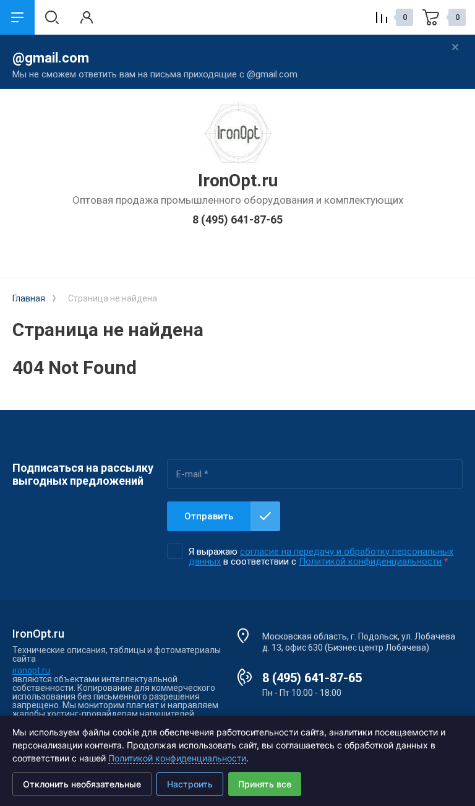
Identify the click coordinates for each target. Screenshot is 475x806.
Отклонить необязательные (82, 784)
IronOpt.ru (238, 180)
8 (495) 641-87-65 (237, 219)
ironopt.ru (31, 670)
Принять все (264, 784)
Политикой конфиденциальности (370, 561)
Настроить (190, 784)
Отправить (208, 516)
